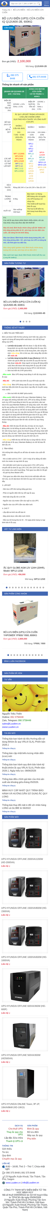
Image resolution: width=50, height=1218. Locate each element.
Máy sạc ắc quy (34, 1135)
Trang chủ (6, 10)
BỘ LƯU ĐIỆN (19, 10)
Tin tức (5, 1152)
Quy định (6, 1155)
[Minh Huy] (4, 3)
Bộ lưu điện (33, 1132)
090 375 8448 (14, 77)
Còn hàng (8, 28)
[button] (20, 321)
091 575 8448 (39, 77)
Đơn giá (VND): (9, 61)
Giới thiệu (7, 1149)
